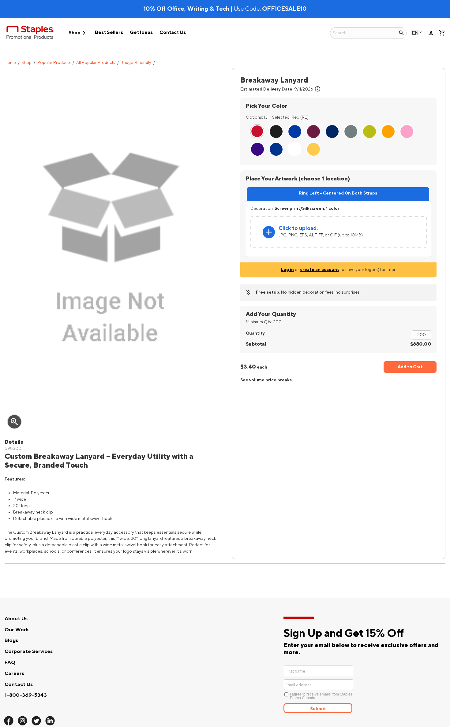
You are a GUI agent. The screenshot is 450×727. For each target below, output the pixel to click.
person (431, 33)
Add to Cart (410, 367)
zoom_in (14, 422)
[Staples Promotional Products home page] (30, 33)
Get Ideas (141, 32)
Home (10, 63)
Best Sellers (109, 32)
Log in (287, 269)
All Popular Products (95, 63)
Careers (14, 673)
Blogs (11, 640)
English (415, 33)
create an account (319, 269)
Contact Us (172, 32)
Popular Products (54, 63)
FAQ (10, 662)
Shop (78, 32)
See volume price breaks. (266, 380)
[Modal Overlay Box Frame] (340, 688)
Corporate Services (29, 651)
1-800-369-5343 (26, 695)
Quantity (255, 333)
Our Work (17, 629)
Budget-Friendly (136, 63)
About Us (16, 618)
